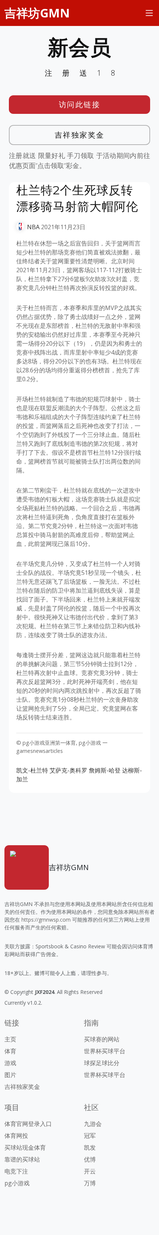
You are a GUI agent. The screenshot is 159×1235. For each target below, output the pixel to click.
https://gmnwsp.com (46, 919)
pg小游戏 (17, 1183)
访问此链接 (80, 104)
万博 (90, 1183)
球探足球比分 (101, 1063)
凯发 (90, 1147)
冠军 (90, 1136)
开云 (90, 1171)
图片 (10, 1075)
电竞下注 (16, 1171)
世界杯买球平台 (104, 1051)
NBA (33, 227)
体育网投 (16, 1136)
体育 (10, 1051)
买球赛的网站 (101, 1039)
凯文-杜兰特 (32, 770)
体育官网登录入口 (28, 1124)
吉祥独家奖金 (80, 135)
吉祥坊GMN (37, 13)
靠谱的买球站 (22, 1159)
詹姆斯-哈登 (105, 770)
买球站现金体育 (25, 1147)
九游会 (93, 1124)
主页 (10, 1039)
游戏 (10, 1063)
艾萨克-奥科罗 (68, 770)
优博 (90, 1159)
